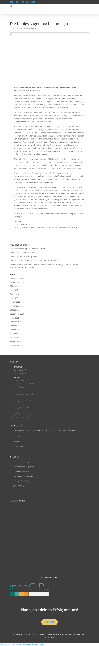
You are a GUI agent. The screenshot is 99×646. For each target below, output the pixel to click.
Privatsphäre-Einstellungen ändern (28, 430)
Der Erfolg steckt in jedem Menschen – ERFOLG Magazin (34, 260)
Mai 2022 (14, 298)
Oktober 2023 (16, 286)
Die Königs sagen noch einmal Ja (24, 252)
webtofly (49, 637)
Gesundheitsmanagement (24, 467)
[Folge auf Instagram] (17, 415)
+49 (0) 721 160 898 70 (22, 401)
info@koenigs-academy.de (24, 394)
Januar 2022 (15, 302)
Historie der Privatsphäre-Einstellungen (63, 430)
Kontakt (49, 622)
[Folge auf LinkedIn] (28, 415)
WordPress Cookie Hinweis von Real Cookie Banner (22, 644)
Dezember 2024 (16, 278)
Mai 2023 (14, 290)
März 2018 (14, 337)
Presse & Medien (30, 28)
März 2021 (14, 318)
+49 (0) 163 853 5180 (22, 408)
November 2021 (17, 306)
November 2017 (17, 341)
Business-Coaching (21, 462)
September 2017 (17, 345)
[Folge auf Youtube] (23, 415)
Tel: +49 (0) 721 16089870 (22, 2)
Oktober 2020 (16, 325)
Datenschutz (19, 441)
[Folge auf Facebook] (12, 415)
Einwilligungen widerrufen (24, 436)
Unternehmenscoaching (23, 476)
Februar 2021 (15, 321)
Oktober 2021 (16, 310)
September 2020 (17, 329)
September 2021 (17, 314)
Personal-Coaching (21, 471)
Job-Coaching (19, 486)
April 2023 (14, 294)
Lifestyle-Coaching (21, 481)
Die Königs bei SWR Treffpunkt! (23, 256)
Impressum (18, 446)
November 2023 (17, 282)
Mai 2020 (14, 333)
